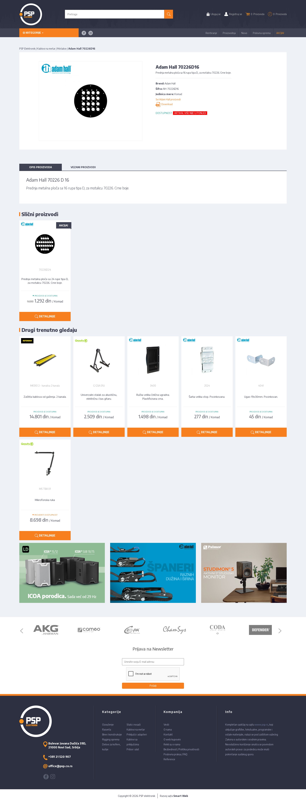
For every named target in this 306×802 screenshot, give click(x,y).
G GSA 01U (99, 385)
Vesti (166, 724)
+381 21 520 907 (59, 756)
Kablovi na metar (46, 48)
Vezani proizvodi (83, 167)
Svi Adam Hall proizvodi (168, 99)
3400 (153, 385)
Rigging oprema (110, 739)
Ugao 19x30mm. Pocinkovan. (261, 396)
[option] (46, 630)
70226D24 (45, 269)
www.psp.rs (261, 724)
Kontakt (168, 734)
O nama (168, 729)
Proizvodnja (229, 33)
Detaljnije (46, 316)
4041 (261, 385)
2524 (207, 385)
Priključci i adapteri (137, 734)
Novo (244, 33)
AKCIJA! (280, 33)
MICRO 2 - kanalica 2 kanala (45, 385)
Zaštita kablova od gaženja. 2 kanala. (45, 396)
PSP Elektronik (27, 48)
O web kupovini (172, 739)
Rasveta (106, 729)
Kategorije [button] (33, 32)
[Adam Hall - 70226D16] (91, 100)
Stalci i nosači (134, 724)
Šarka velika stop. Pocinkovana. (207, 396)
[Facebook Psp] (84, 33)
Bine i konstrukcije (112, 734)
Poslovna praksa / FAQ (175, 754)
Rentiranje (211, 33)
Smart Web (180, 795)
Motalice (62, 48)
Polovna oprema (262, 33)
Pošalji (153, 685)
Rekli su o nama (172, 744)
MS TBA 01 (45, 488)
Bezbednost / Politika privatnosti (181, 749)
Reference (169, 759)
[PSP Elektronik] (30, 14)
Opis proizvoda (40, 167)
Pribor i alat (133, 749)
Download (166, 104)
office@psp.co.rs (60, 766)
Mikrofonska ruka (45, 499)
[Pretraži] (168, 14)
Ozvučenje (108, 724)
